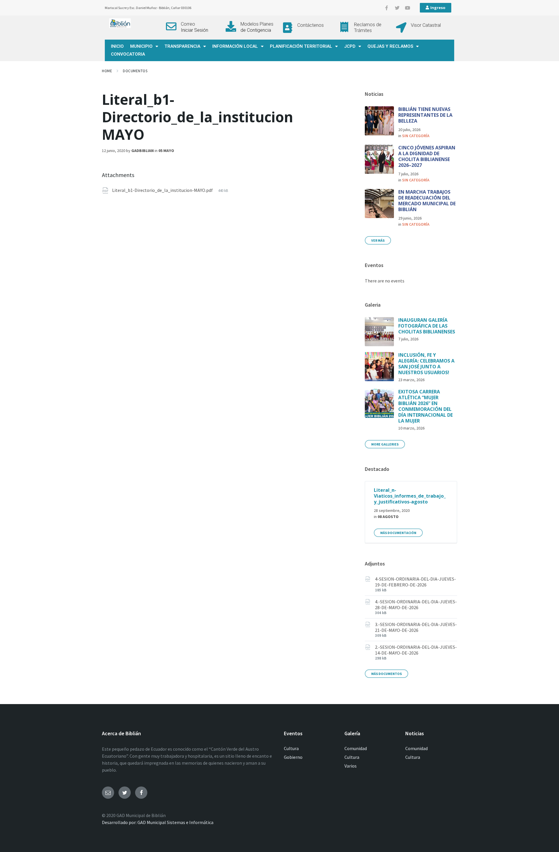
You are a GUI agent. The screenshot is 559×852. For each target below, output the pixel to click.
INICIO (117, 46)
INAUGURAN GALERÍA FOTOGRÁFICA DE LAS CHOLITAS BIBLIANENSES (426, 326)
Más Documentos (386, 673)
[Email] (108, 792)
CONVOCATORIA (128, 54)
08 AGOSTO (388, 516)
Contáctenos (310, 25)
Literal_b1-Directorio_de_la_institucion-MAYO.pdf (163, 190)
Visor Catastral (426, 25)
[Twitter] (397, 8)
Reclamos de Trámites (367, 27)
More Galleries (385, 444)
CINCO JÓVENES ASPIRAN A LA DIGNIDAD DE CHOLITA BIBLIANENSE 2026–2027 (426, 156)
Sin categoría (415, 135)
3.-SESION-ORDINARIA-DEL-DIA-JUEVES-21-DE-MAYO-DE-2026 (416, 627)
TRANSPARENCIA (182, 46)
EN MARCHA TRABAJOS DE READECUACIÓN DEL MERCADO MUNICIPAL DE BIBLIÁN (427, 201)
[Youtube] (407, 8)
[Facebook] (141, 792)
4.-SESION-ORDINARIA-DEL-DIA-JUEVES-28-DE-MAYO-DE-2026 (416, 604)
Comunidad (355, 748)
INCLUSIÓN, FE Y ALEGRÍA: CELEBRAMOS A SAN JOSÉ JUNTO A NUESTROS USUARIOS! (426, 364)
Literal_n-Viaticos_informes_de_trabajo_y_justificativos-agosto (410, 496)
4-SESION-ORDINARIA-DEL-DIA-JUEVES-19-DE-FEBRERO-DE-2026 (415, 582)
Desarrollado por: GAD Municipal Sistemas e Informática (157, 822)
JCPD (349, 46)
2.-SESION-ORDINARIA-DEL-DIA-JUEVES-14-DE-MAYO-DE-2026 (416, 650)
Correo (188, 24)
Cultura (291, 748)
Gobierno (293, 757)
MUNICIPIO (141, 46)
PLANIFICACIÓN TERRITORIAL (301, 46)
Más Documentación (398, 533)
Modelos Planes (256, 24)
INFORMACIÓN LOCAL (235, 46)
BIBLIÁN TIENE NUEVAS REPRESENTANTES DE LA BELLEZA (425, 115)
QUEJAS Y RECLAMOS (390, 46)
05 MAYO (166, 150)
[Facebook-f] (386, 8)
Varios (350, 766)
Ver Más (378, 240)
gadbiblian (142, 150)
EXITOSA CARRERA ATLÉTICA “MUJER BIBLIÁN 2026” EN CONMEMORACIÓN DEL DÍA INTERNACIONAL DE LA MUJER (425, 406)
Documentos (135, 70)
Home (107, 70)
